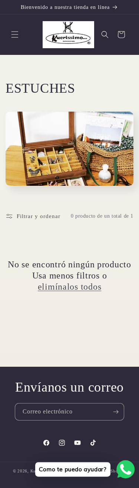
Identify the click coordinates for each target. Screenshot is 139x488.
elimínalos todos (70, 286)
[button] (15, 34)
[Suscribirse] (115, 412)
